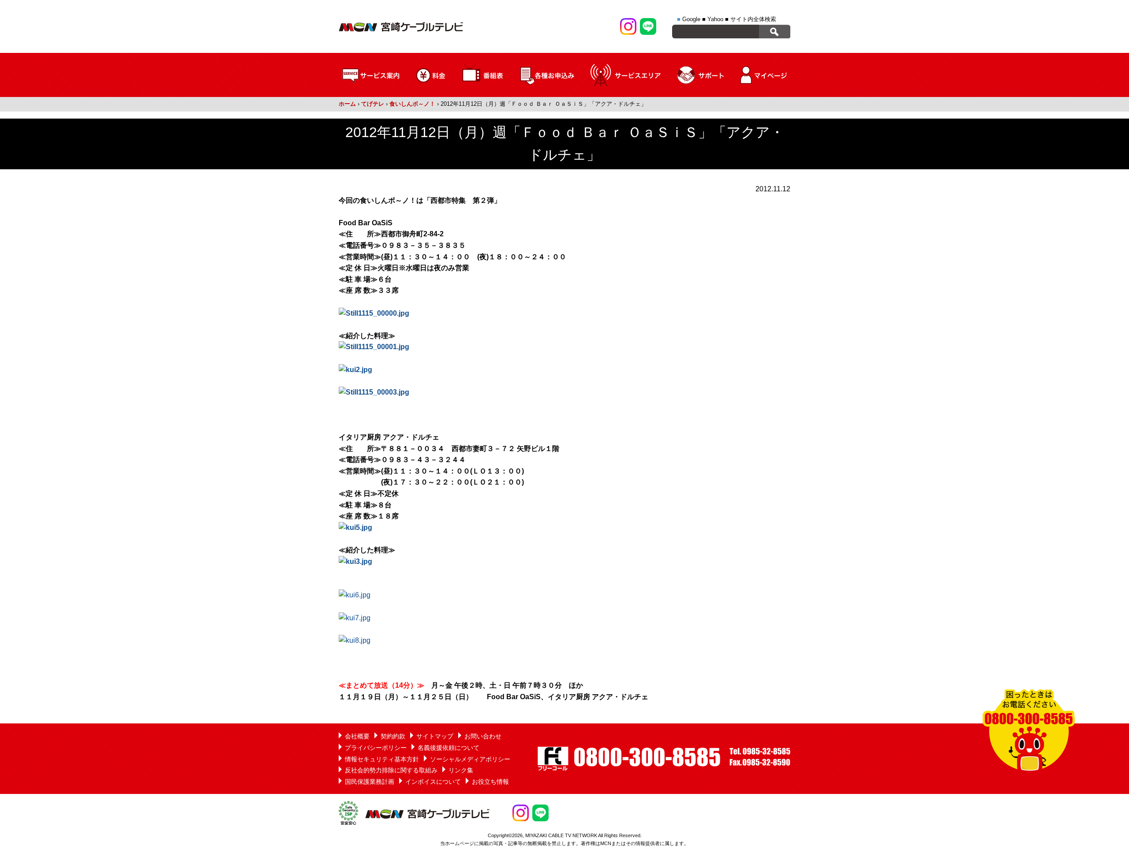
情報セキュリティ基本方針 (382, 759)
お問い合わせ (482, 736)
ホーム (347, 104)
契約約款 (393, 736)
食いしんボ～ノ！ (412, 104)
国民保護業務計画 (369, 781)
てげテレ (372, 104)
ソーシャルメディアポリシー (470, 759)
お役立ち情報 (490, 781)
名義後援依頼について (448, 747)
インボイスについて (433, 781)
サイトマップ (434, 736)
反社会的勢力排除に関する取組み (391, 770)
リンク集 (461, 770)
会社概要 (357, 736)
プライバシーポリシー (376, 747)
